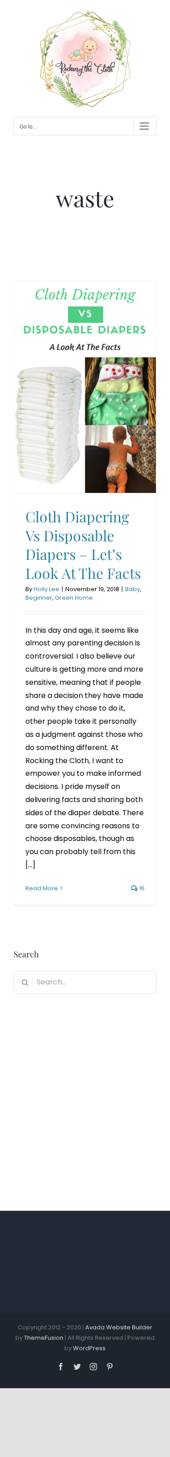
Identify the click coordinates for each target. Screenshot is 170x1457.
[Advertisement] (85, 1099)
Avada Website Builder (118, 1327)
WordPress (89, 1348)
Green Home (74, 597)
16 (141, 888)
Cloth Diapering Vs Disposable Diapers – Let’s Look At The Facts (83, 544)
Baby (132, 589)
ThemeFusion (43, 1337)
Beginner (38, 597)
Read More (41, 888)
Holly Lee (46, 589)
